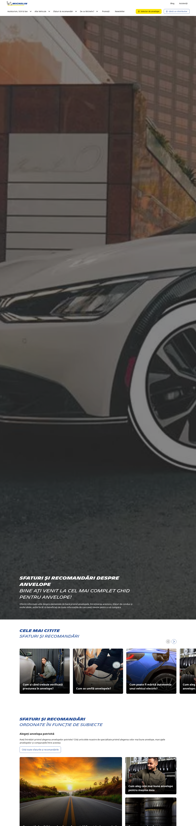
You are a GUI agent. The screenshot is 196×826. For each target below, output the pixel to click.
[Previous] (168, 641)
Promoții (106, 11)
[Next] (174, 641)
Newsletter (120, 11)
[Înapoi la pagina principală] (17, 3)
